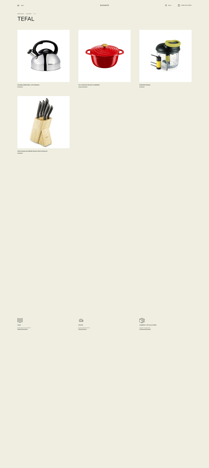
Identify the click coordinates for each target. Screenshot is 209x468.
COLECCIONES (28, 13)
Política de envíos (82, 329)
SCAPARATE (104, 5)
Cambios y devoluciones (145, 329)
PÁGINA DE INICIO (20, 13)
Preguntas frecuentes (22, 329)
